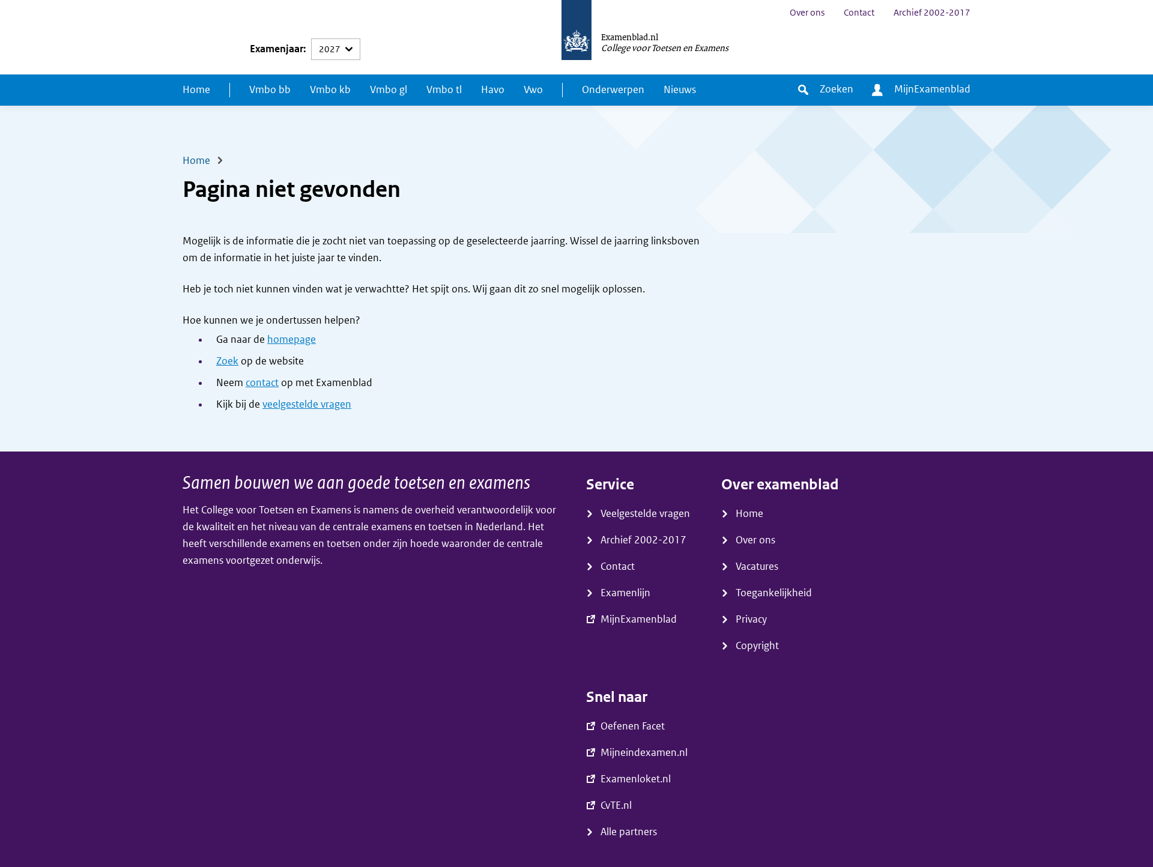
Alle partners (629, 832)
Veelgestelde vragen (645, 513)
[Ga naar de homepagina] (576, 37)
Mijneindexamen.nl (644, 752)
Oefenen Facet (633, 726)
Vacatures (757, 566)
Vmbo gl (388, 89)
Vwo (533, 89)
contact (262, 382)
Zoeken (836, 89)
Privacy (751, 619)
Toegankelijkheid (774, 593)
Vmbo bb (270, 89)
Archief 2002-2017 (932, 12)
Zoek (227, 361)
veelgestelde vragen (306, 404)
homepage (291, 339)
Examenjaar (276, 49)
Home (196, 89)
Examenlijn (625, 593)
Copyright (757, 645)
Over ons (807, 12)
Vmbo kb (330, 89)
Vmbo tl (444, 89)
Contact (859, 12)
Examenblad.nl (629, 36)
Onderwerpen (613, 89)
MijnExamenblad (932, 89)
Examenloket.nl (636, 779)
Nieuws (680, 89)
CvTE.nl (616, 805)
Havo (492, 89)
